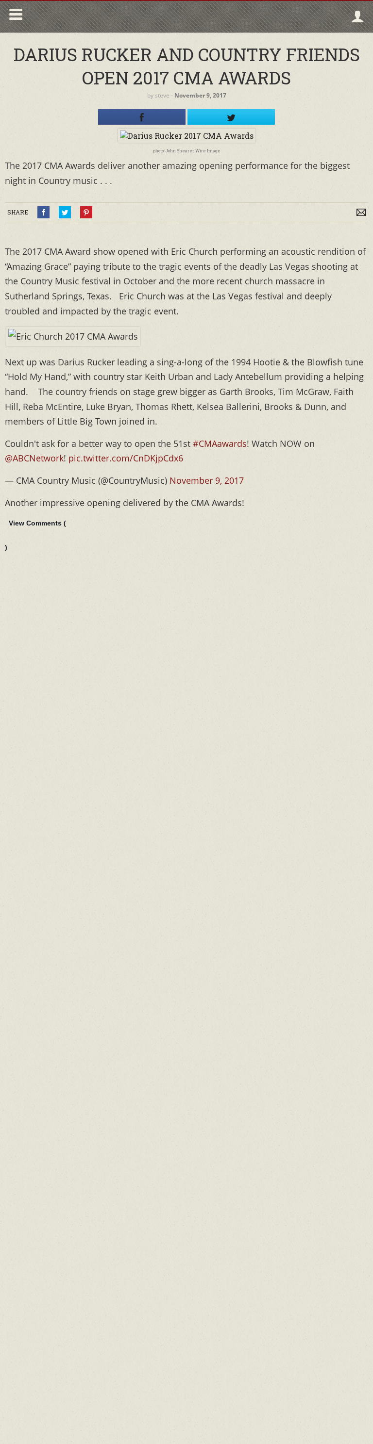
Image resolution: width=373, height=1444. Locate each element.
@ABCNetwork (34, 458)
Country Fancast (110, 17)
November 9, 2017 (207, 480)
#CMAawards (220, 443)
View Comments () (35, 535)
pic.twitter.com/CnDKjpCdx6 (125, 458)
